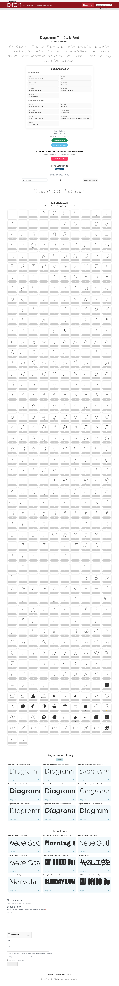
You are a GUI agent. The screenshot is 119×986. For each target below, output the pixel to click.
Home (8, 9)
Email (9, 947)
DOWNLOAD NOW (59, 158)
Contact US (73, 979)
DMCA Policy (55, 979)
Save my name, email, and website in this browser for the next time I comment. (30, 953)
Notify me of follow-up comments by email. (20, 957)
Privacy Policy (45, 979)
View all (60, 759)
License (54, 136)
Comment (10, 912)
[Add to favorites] (38, 780)
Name (9, 940)
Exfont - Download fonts (59, 975)
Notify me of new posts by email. (17, 960)
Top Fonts (39, 5)
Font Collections (48, 5)
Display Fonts (15, 9)
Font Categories (28, 5)
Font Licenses (64, 979)
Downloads (58, 133)
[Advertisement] (59, 21)
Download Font (60, 140)
